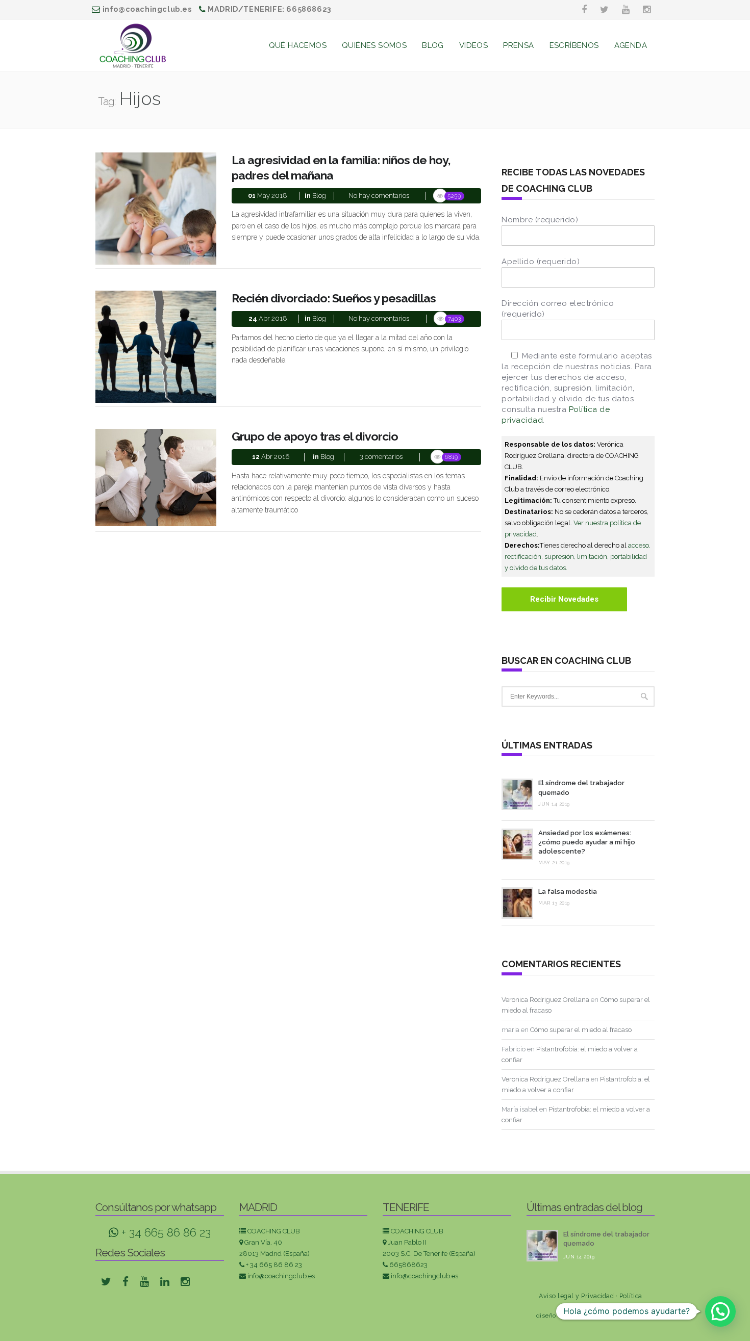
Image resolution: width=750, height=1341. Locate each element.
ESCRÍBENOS (574, 45)
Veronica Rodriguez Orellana (545, 999)
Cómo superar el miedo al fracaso (581, 1030)
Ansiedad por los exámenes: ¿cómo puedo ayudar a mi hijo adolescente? (586, 842)
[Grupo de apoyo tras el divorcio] (155, 477)
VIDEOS (473, 45)
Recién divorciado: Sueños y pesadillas (334, 298)
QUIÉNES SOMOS (374, 45)
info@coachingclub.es (281, 1276)
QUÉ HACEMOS (298, 45)
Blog (319, 195)
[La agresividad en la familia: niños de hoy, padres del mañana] (155, 207)
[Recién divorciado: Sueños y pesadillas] (155, 346)
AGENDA (630, 45)
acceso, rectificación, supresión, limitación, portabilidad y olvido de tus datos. (578, 556)
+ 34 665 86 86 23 (164, 1232)
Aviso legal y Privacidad (576, 1296)
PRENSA (518, 45)
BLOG (433, 45)
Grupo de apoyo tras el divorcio (315, 436)
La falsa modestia (567, 891)
